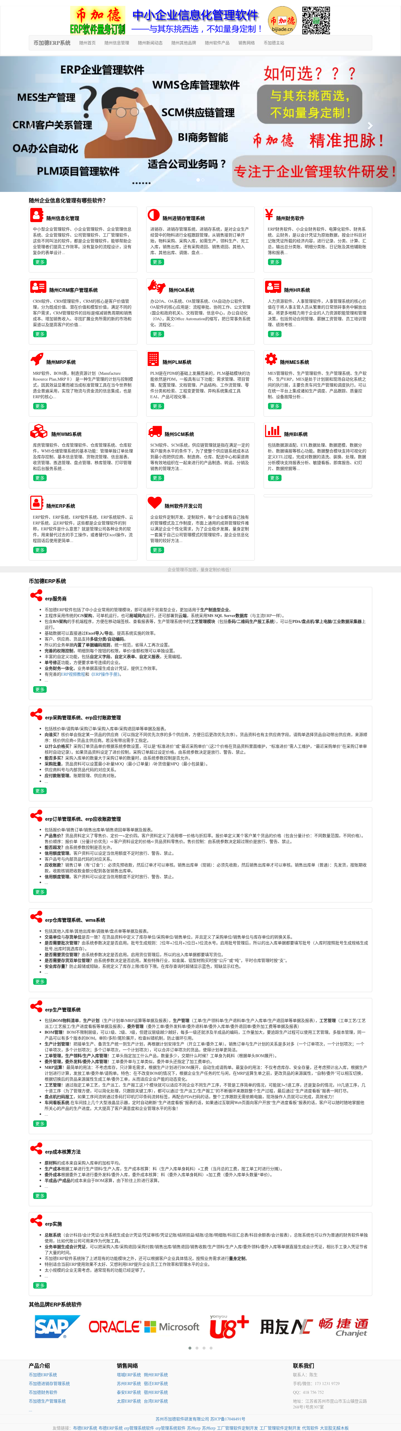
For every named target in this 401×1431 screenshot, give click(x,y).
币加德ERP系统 (51, 43)
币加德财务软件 (43, 1392)
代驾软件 (310, 1428)
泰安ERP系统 (129, 1392)
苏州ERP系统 (129, 1383)
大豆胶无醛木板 (334, 1428)
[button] (30, 124)
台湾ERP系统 (156, 1401)
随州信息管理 (117, 42)
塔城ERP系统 (129, 1374)
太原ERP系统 (129, 1401)
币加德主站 (274, 42)
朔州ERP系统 (156, 1374)
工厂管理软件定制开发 (237, 1428)
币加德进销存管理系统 (49, 1383)
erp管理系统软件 (139, 1428)
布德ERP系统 (85, 1428)
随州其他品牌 (183, 42)
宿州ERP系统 (156, 1392)
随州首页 (87, 42)
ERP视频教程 (73, 674)
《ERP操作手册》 (104, 674)
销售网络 (246, 42)
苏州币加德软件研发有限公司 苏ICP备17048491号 (200, 1419)
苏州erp (194, 1428)
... (30, 1410)
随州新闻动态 (150, 42)
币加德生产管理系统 (47, 1401)
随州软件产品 (217, 42)
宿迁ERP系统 (156, 1383)
